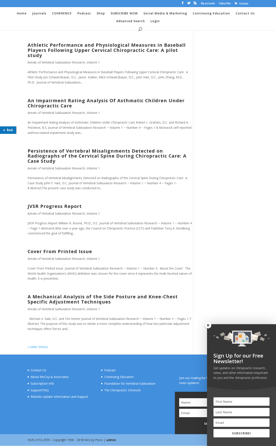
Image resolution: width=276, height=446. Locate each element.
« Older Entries (38, 347)
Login (155, 21)
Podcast (84, 13)
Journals (39, 13)
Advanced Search (130, 21)
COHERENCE (62, 13)
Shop (101, 13)
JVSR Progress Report (55, 206)
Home (22, 13)
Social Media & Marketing (165, 13)
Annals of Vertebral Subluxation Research (56, 62)
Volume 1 (93, 62)
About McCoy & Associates (50, 377)
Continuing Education (211, 13)
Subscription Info (42, 383)
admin (111, 440)
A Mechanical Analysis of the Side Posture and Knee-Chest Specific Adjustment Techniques (103, 299)
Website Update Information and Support (59, 397)
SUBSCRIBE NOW (124, 13)
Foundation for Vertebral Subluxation (129, 383)
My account (208, 3)
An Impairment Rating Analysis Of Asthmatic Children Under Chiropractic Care (106, 103)
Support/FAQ (40, 390)
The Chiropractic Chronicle (122, 390)
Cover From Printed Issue (60, 251)
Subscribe (225, 3)
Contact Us (245, 13)
